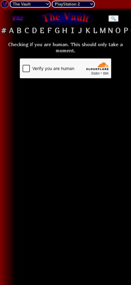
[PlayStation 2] (17, 18)
